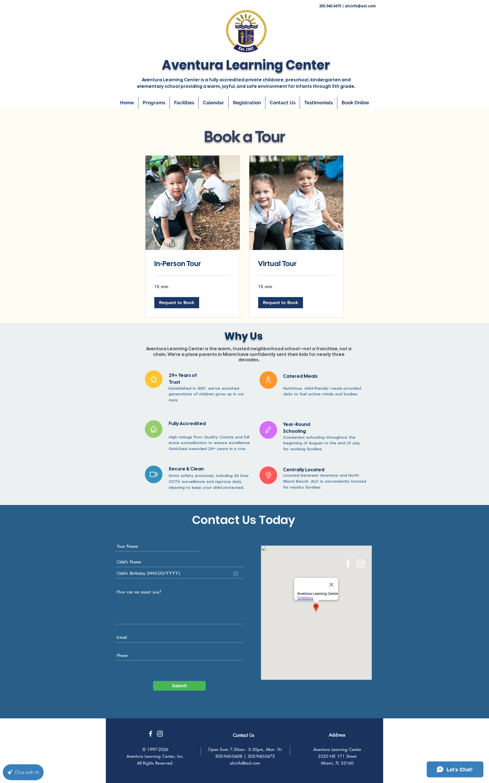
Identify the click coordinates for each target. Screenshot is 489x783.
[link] (192, 264)
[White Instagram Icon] (360, 563)
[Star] (153, 379)
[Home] (153, 429)
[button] (176, 302)
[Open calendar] (235, 574)
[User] (268, 380)
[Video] (153, 474)
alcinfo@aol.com (360, 6)
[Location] (268, 475)
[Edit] (268, 430)
